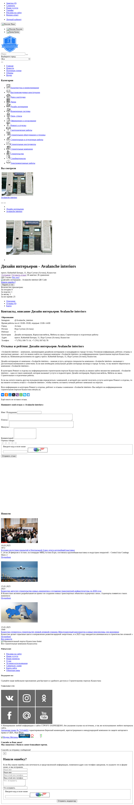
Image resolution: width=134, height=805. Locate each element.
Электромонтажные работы (22, 163)
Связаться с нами (14, 666)
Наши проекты (13, 658)
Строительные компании (21, 149)
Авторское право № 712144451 (15, 730)
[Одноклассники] (6, 394)
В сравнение (43, 275)
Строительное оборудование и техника (27, 135)
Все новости (6, 639)
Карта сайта (11, 668)
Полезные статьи (13, 70)
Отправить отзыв (9, 456)
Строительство (17, 154)
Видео (9, 75)
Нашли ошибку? (8, 282)
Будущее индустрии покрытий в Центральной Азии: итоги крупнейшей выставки (38, 550)
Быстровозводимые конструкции (25, 92)
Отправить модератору (67, 801)
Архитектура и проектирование (24, 88)
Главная (9, 66)
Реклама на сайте (14, 654)
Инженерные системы (20, 111)
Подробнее (6, 557)
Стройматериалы (18, 158)
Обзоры (9, 73)
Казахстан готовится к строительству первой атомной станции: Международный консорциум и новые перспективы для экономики (60, 632)
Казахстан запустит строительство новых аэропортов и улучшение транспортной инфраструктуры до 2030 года (51, 591)
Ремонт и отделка (18, 125)
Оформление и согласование (23, 121)
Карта (9, 306)
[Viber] (17, 394)
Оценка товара (7, 440)
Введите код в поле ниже (14, 446)
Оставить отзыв (19, 275)
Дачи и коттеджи (18, 97)
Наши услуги (12, 656)
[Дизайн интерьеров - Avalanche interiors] (29, 260)
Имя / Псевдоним (9, 412)
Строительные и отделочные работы (26, 139)
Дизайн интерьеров (19, 106)
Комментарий (7, 438)
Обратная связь (13, 670)
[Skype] (24, 394)
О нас (8, 661)
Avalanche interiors (9, 197)
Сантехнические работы (21, 130)
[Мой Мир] (10, 394)
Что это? (15, 277)
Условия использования (16, 663)
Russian (19, 29)
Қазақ (16, 32)
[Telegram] (28, 394)
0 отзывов (6, 275)
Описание (10, 301)
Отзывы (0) (11, 303)
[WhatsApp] (21, 394)
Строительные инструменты (23, 144)
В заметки (32, 275)
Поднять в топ (7, 285)
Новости (10, 68)
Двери (13, 102)
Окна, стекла (16, 116)
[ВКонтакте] (2, 394)
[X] (13, 394)
